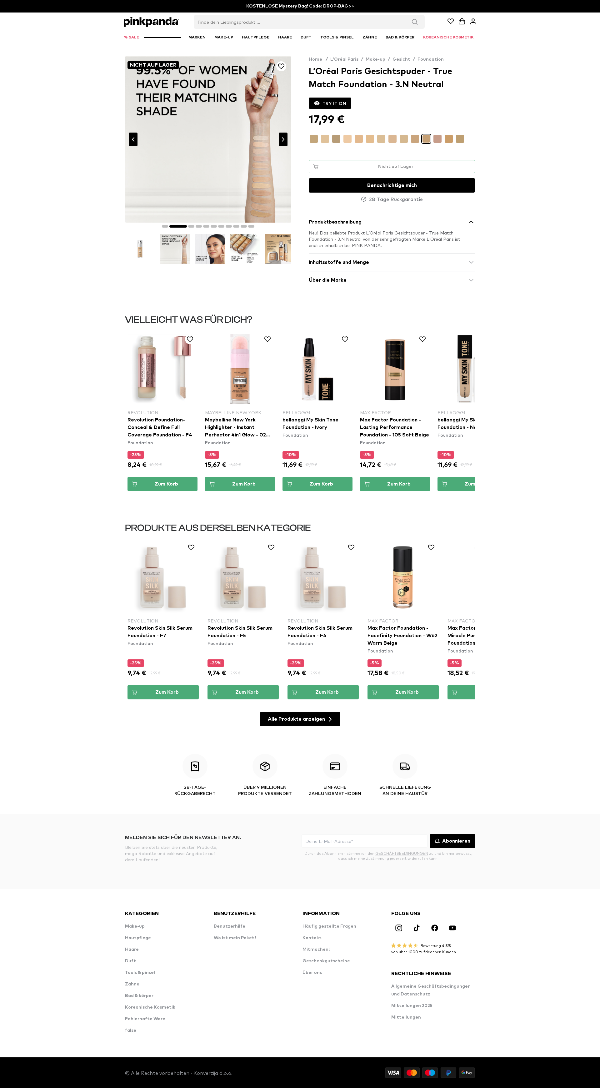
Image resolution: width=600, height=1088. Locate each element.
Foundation (431, 59)
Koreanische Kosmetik (150, 1007)
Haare (132, 949)
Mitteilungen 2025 (411, 1006)
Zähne (132, 984)
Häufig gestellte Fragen (329, 926)
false (130, 1030)
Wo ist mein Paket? (235, 938)
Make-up (375, 59)
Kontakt (312, 938)
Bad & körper (139, 996)
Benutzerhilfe (229, 926)
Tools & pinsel (140, 972)
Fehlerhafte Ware (145, 1019)
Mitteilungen (406, 1017)
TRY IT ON (334, 103)
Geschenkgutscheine (326, 961)
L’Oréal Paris (344, 59)
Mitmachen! (316, 949)
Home (318, 59)
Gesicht (401, 59)
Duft (130, 961)
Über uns (312, 972)
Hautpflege (138, 938)
